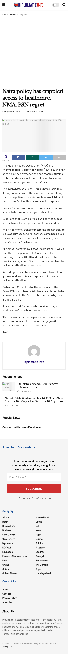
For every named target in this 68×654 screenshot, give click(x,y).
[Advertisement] (34, 52)
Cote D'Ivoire (8, 534)
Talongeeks (7, 647)
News (38, 530)
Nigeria (23, 14)
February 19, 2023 (34, 112)
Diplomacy (7, 543)
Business (6, 530)
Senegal (40, 556)
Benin (5, 521)
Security (40, 552)
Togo (38, 569)
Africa (5, 517)
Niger (38, 534)
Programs (41, 547)
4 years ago (25, 391)
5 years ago (12, 405)
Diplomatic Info (12, 112)
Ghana (5, 565)
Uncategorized (43, 573)
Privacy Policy (9, 598)
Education (7, 552)
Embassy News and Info (14, 556)
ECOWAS (14, 14)
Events (6, 560)
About (5, 589)
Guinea (5, 569)
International (42, 517)
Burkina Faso (8, 526)
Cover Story (8, 539)
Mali (37, 526)
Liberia (39, 521)
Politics (39, 543)
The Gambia (42, 565)
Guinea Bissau (9, 573)
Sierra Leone (42, 560)
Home (5, 14)
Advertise (7, 602)
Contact (6, 593)
